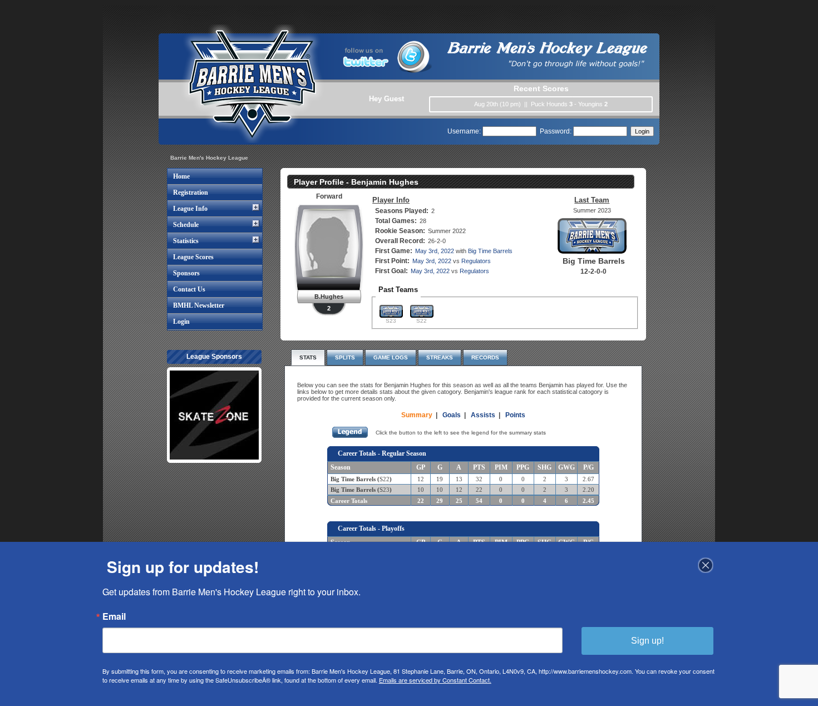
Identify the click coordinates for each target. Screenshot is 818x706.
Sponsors (186, 273)
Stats (308, 357)
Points (515, 415)
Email (114, 616)
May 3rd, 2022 (434, 251)
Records (485, 357)
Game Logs (390, 357)
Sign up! (647, 640)
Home (181, 176)
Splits (345, 357)
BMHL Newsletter (198, 305)
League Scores (193, 257)
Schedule (186, 225)
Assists (483, 415)
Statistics (186, 241)
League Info (190, 209)
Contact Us (189, 289)
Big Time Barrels (490, 251)
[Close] (705, 565)
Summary (416, 415)
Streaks (439, 357)
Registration (190, 192)
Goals (451, 415)
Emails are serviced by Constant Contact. (435, 679)
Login (181, 321)
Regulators (476, 261)
